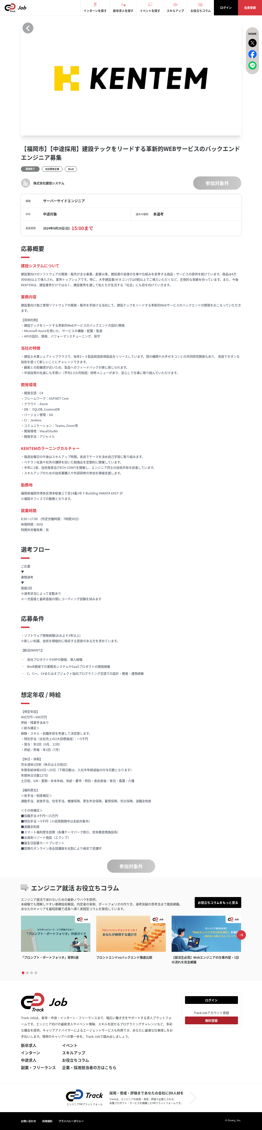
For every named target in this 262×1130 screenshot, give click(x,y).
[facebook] (252, 54)
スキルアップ (73, 1053)
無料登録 (211, 1020)
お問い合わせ (28, 1121)
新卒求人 (28, 1045)
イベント (70, 1045)
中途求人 (28, 1060)
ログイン (226, 7)
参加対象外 (217, 183)
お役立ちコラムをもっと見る (218, 902)
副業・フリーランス (38, 1067)
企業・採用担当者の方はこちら (89, 1067)
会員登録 (250, 7)
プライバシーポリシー (71, 1121)
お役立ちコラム (75, 1060)
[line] (252, 65)
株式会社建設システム (48, 183)
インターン (30, 1053)
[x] (252, 43)
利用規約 (47, 1121)
